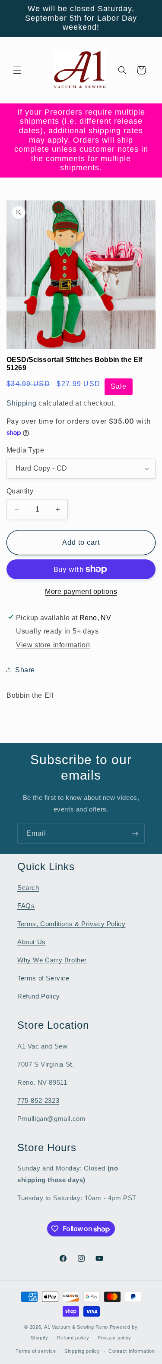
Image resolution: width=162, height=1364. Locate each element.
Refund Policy (38, 996)
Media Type (25, 450)
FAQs (26, 905)
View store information (53, 645)
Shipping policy (82, 1351)
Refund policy (73, 1337)
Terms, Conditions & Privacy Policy (71, 923)
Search (28, 887)
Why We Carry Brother (52, 960)
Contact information (131, 1351)
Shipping (21, 403)
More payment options (81, 591)
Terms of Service (43, 978)
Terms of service (36, 1351)
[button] (17, 70)
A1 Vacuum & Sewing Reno (76, 1327)
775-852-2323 (38, 1100)
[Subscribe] (134, 834)
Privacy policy (114, 1337)
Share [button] (25, 670)
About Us (31, 942)
